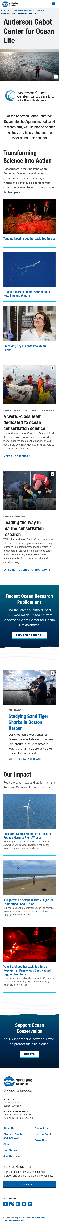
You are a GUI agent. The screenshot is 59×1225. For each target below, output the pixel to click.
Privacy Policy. (38, 1217)
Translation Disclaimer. (14, 1220)
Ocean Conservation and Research (26, 10)
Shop (6, 1143)
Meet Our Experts (16, 456)
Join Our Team (11, 1155)
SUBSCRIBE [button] (29, 1184)
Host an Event (43, 1134)
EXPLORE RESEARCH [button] (29, 635)
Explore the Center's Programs (25, 570)
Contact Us (41, 1128)
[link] (29, 221)
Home (4, 10)
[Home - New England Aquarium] (10, 4)
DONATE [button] (29, 1054)
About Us (8, 1128)
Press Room (42, 1140)
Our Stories (10, 1149)
